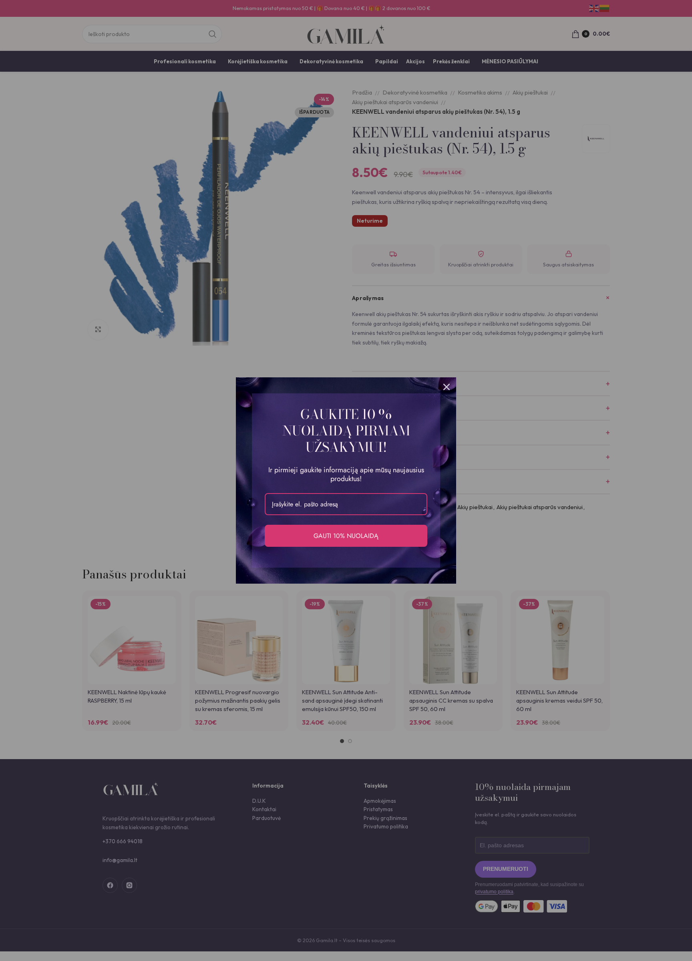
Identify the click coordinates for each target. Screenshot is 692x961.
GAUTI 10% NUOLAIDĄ (346, 535)
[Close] (446, 387)
